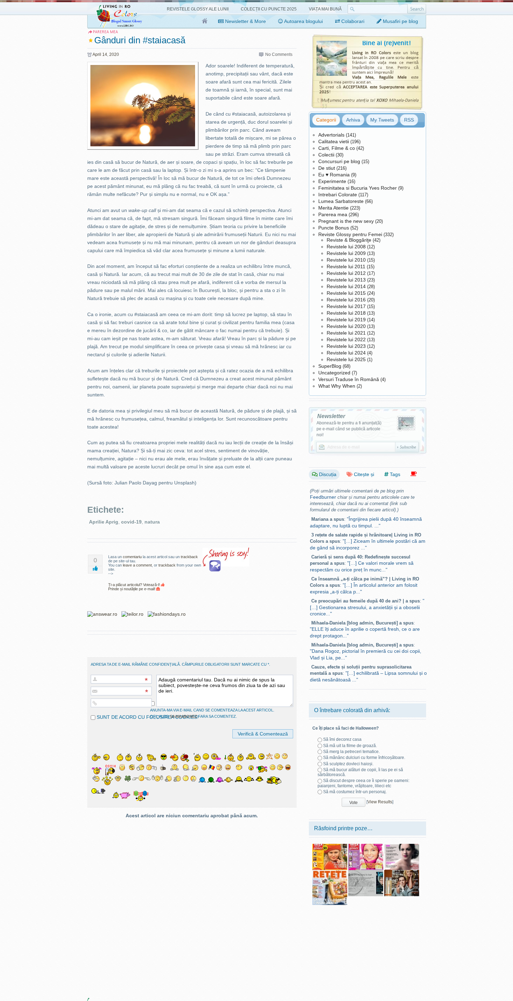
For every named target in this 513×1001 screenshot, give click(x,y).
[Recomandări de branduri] (413, 474)
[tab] (326, 119)
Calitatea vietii (333, 141)
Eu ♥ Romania (334, 174)
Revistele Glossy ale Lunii (198, 9)
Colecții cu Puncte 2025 (269, 9)
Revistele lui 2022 (346, 339)
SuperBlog (329, 366)
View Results (379, 801)
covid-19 (131, 522)
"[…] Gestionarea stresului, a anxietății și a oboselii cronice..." (367, 607)
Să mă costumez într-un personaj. (355, 791)
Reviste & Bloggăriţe (349, 240)
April (96, 54)
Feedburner (323, 497)
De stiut (326, 168)
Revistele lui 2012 (346, 273)
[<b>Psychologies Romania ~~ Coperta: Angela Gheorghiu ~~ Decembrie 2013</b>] (401, 846)
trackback (189, 557)
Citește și (363, 474)
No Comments (278, 54)
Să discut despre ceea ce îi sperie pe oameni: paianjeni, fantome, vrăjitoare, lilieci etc (363, 783)
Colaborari (352, 21)
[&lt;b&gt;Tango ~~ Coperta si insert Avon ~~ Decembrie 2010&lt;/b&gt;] (401, 872)
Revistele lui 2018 (346, 313)
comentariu (132, 557)
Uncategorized (334, 372)
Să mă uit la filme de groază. (350, 745)
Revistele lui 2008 (346, 246)
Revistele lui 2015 (346, 293)
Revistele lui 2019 (346, 319)
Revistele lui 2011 (346, 266)
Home (205, 21)
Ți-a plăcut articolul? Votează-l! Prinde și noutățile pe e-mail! (134, 587)
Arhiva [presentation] (353, 120)
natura (152, 522)
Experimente (332, 181)
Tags (394, 474)
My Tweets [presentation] (382, 120)
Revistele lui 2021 (346, 333)
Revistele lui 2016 (346, 299)
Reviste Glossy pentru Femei (350, 234)
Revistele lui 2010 (346, 260)
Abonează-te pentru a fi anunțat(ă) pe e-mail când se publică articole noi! (349, 429)
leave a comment (137, 565)
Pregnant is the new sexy (346, 221)
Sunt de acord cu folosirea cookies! (147, 717)
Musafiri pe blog (399, 21)
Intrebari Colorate (337, 194)
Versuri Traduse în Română (348, 379)
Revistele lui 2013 (346, 280)
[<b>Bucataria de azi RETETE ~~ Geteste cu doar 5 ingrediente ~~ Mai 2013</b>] (329, 872)
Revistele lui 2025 (346, 359)
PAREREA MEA (105, 32)
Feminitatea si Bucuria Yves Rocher (357, 188)
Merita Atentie (333, 208)
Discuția (327, 474)
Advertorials (331, 135)
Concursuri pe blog (339, 161)
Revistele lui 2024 (346, 353)
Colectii (326, 155)
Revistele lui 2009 (346, 253)
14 (104, 54)
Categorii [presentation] (326, 120)
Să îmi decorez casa (342, 739)
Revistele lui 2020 (346, 326)
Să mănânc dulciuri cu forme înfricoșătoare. (364, 757)
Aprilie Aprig (103, 522)
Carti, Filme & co (336, 148)
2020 (114, 54)
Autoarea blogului (303, 21)
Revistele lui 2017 (346, 306)
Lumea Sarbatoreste (341, 201)
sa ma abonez (183, 716)
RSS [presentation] (409, 120)
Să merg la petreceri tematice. (351, 751)
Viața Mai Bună (325, 9)
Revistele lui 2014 (346, 286)
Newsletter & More (245, 21)
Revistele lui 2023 (346, 346)
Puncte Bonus (333, 228)
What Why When (336, 386)
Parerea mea (332, 214)
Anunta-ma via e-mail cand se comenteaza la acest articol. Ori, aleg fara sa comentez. (212, 713)
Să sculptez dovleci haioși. (348, 763)
